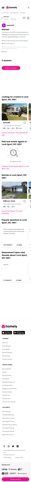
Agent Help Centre (7, 434)
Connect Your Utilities (8, 402)
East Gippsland (14, 13)
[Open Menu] (3, 7)
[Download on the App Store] (7, 332)
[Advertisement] (15, 2)
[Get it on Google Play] (19, 332)
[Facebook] (4, 446)
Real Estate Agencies (8, 382)
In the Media (6, 349)
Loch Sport (22, 13)
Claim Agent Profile (8, 421)
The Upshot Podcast (8, 428)
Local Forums (5, 13)
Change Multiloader (8, 415)
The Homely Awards (8, 431)
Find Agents (5, 379)
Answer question (11, 68)
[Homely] (15, 326)
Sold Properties (6, 375)
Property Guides (7, 392)
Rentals (4, 372)
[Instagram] (8, 446)
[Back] (2, 18)
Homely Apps (6, 356)
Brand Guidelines (7, 352)
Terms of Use (19, 457)
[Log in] (28, 7)
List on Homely (6, 411)
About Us (5, 342)
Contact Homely (7, 359)
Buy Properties (6, 369)
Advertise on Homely (8, 418)
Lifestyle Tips (6, 395)
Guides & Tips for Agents (9, 424)
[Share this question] (28, 18)
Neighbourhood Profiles (9, 388)
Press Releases (6, 346)
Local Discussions (7, 385)
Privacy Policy (7, 457)
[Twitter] (13, 446)
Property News (6, 398)
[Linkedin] (17, 446)
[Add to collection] (25, 123)
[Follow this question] (24, 18)
